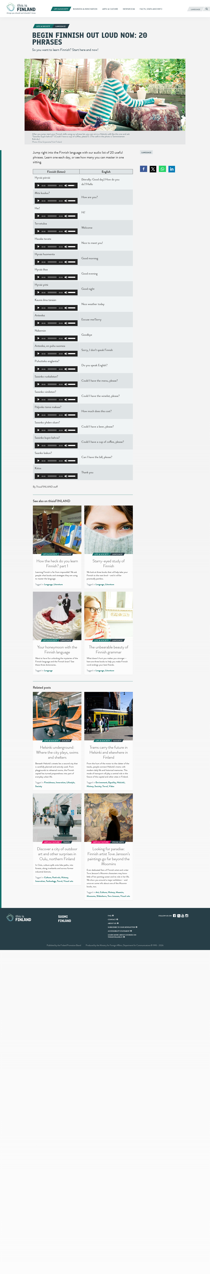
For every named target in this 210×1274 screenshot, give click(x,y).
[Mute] (65, 185)
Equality (112, 782)
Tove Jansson (113, 896)
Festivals (56, 877)
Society (38, 786)
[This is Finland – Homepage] (22, 8)
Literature (58, 584)
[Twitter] (179, 915)
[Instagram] (187, 915)
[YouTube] (183, 915)
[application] (56, 185)
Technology (51, 881)
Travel (105, 786)
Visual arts (68, 881)
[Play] (38, 185)
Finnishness (49, 782)
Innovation (60, 782)
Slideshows (101, 896)
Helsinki (121, 782)
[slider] (52, 185)
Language (146, 152)
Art (97, 892)
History (90, 786)
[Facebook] (174, 915)
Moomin (119, 892)
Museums (91, 896)
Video (111, 786)
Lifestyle (70, 782)
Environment (101, 782)
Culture (47, 877)
